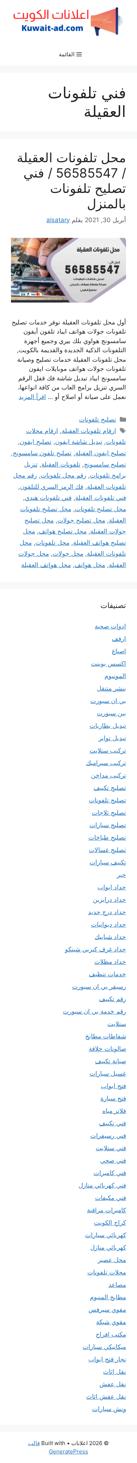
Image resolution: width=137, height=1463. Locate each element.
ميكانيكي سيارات (104, 1346)
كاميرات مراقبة (106, 1210)
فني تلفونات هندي (48, 497)
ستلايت (116, 1023)
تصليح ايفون (36, 441)
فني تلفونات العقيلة (100, 497)
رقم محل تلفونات (63, 475)
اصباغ (119, 651)
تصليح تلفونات (97, 419)
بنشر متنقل (111, 688)
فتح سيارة (113, 1098)
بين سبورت (111, 713)
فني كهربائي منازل (102, 1185)
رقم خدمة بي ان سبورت (94, 1011)
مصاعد (117, 1284)
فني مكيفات (110, 1197)
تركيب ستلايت (108, 750)
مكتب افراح (111, 1334)
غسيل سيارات (108, 1073)
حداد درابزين (109, 899)
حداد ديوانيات (108, 924)
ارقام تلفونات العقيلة (89, 430)
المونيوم (115, 676)
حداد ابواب (112, 887)
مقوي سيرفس (107, 1309)
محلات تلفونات (106, 1272)
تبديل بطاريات (108, 725)
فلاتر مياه (114, 1110)
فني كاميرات (110, 1173)
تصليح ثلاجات (109, 812)
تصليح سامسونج (105, 464)
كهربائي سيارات (105, 1235)
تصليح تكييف (110, 787)
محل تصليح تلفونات (100, 509)
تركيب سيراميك (106, 763)
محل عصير (112, 1260)
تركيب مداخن (108, 775)
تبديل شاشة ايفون (78, 441)
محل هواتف (90, 565)
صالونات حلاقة (107, 1048)
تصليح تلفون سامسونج (42, 453)
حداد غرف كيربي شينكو (95, 949)
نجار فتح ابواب (107, 1359)
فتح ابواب (113, 1086)
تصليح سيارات (108, 825)
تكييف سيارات (108, 862)
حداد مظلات (110, 961)
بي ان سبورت (108, 700)
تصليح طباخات (107, 837)
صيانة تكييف (110, 1061)
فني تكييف (112, 1123)
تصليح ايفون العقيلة (100, 453)
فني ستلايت (111, 1148)
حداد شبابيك (110, 936)
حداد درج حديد (107, 912)
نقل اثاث (114, 1371)
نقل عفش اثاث (106, 1396)
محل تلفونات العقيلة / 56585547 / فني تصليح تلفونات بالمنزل (71, 180)
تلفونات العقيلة (60, 464)
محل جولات (68, 553)
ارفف (119, 638)
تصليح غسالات (107, 850)
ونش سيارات (109, 1409)
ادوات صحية (110, 626)
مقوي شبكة (111, 1322)
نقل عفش (112, 1384)
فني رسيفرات (108, 1135)
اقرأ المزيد (32, 396)
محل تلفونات (52, 542)
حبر (121, 874)
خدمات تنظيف (107, 974)
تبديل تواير (112, 738)
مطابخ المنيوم (108, 1297)
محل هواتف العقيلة (46, 565)
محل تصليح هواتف (63, 531)
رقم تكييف (112, 999)
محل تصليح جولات (81, 520)
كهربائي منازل (108, 1247)
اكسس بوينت (108, 663)
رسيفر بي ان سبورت (99, 986)
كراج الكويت (110, 1222)
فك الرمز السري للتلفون (51, 486)
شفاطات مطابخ (105, 1036)
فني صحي (113, 1160)
